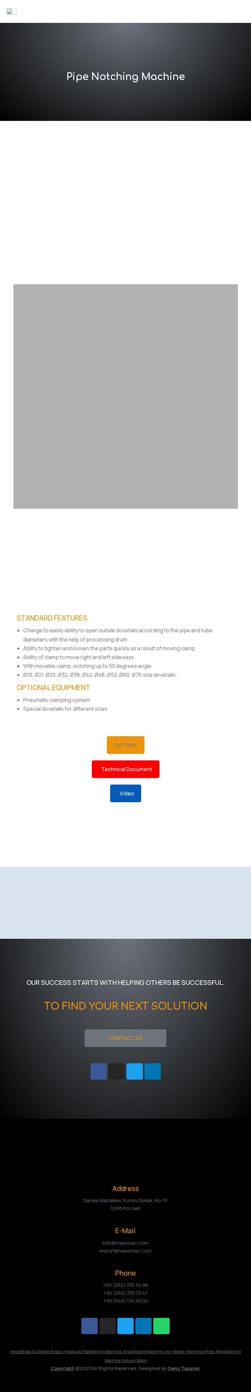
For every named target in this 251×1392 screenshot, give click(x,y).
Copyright (62, 1368)
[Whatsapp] (161, 1326)
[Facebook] (89, 1326)
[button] (125, 745)
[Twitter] (125, 1326)
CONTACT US (125, 1038)
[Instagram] (107, 1326)
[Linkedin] (143, 1326)
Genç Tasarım (184, 1368)
